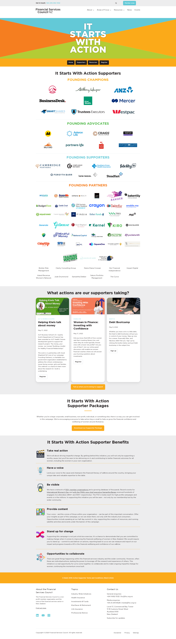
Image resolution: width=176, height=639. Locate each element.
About (89, 10)
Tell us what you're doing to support (88, 387)
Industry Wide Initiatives (81, 594)
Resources (118, 10)
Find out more (41, 608)
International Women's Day (58, 492)
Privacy (127, 633)
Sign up (113, 351)
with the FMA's (79, 492)
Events (137, 10)
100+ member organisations (77, 490)
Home (71, 62)
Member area (129, 3)
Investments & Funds (79, 601)
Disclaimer (117, 633)
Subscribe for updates (116, 618)
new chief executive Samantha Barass (101, 492)
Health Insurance (78, 597)
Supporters (81, 62)
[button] (116, 3)
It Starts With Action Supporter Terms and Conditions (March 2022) (88, 578)
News (129, 10)
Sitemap (136, 633)
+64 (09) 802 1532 (53, 3)
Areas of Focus (103, 10)
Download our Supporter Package (88, 428)
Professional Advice (79, 613)
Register (104, 62)
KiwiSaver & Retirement (81, 605)
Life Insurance (77, 609)
